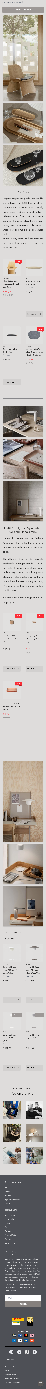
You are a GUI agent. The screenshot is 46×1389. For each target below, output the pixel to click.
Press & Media (10, 1235)
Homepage (9, 1359)
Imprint (7, 1370)
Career (7, 1227)
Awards (8, 1239)
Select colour (32, 314)
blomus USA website (23, 9)
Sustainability (10, 1243)
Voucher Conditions (12, 1382)
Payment (8, 1195)
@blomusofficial (23, 1093)
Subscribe (23, 1304)
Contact (8, 1203)
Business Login (10, 1362)
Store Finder (9, 1219)
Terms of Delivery (11, 1378)
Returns (7, 1191)
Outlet (7, 1223)
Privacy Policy (10, 1374)
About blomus (10, 1215)
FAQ (6, 1187)
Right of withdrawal (12, 1199)
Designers (9, 1231)
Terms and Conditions (13, 1366)
